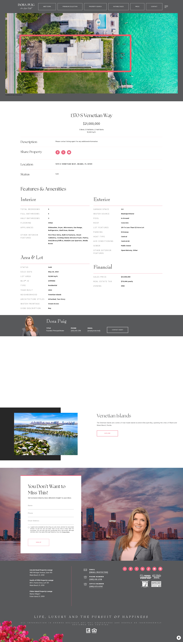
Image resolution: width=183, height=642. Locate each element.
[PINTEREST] (160, 569)
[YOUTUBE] (154, 569)
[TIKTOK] (148, 569)
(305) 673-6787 (96, 586)
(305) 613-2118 (76, 330)
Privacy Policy (66, 532)
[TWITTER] (136, 569)
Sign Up (38, 542)
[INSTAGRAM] (125, 569)
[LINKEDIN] (142, 569)
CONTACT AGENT (117, 330)
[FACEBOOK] (131, 569)
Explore (107, 433)
